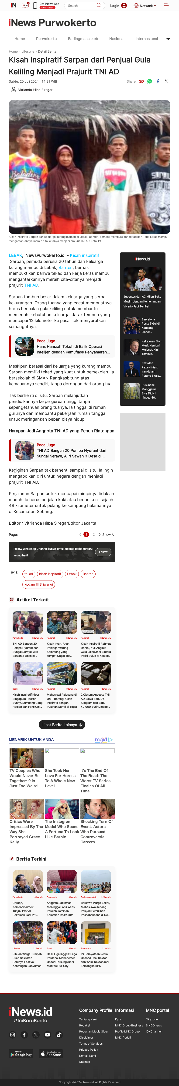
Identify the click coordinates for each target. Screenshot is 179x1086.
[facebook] (158, 81)
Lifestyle (27, 51)
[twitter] (166, 81)
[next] (99, 534)
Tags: (13, 572)
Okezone (152, 1019)
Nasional (116, 38)
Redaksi (84, 1025)
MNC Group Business (129, 1025)
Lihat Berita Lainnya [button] (59, 724)
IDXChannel (154, 1031)
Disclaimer (86, 1037)
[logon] (13, 5)
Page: (13, 534)
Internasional (147, 38)
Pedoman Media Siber (93, 1031)
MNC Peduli (123, 1037)
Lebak (72, 574)
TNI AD (31, 285)
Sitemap (84, 1061)
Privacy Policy (88, 1049)
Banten (66, 267)
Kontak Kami (87, 1055)
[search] (99, 6)
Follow (103, 552)
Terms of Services (91, 1043)
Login (114, 6)
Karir (118, 1019)
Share (131, 81)
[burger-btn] (166, 6)
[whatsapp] (149, 81)
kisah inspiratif (50, 574)
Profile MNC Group (127, 1031)
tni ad (28, 574)
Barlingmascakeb (83, 38)
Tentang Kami (88, 1019)
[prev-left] (80, 534)
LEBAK (15, 255)
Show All (108, 534)
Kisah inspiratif (84, 255)
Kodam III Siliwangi (38, 584)
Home (19, 38)
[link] (141, 81)
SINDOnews (154, 1025)
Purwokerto (46, 38)
